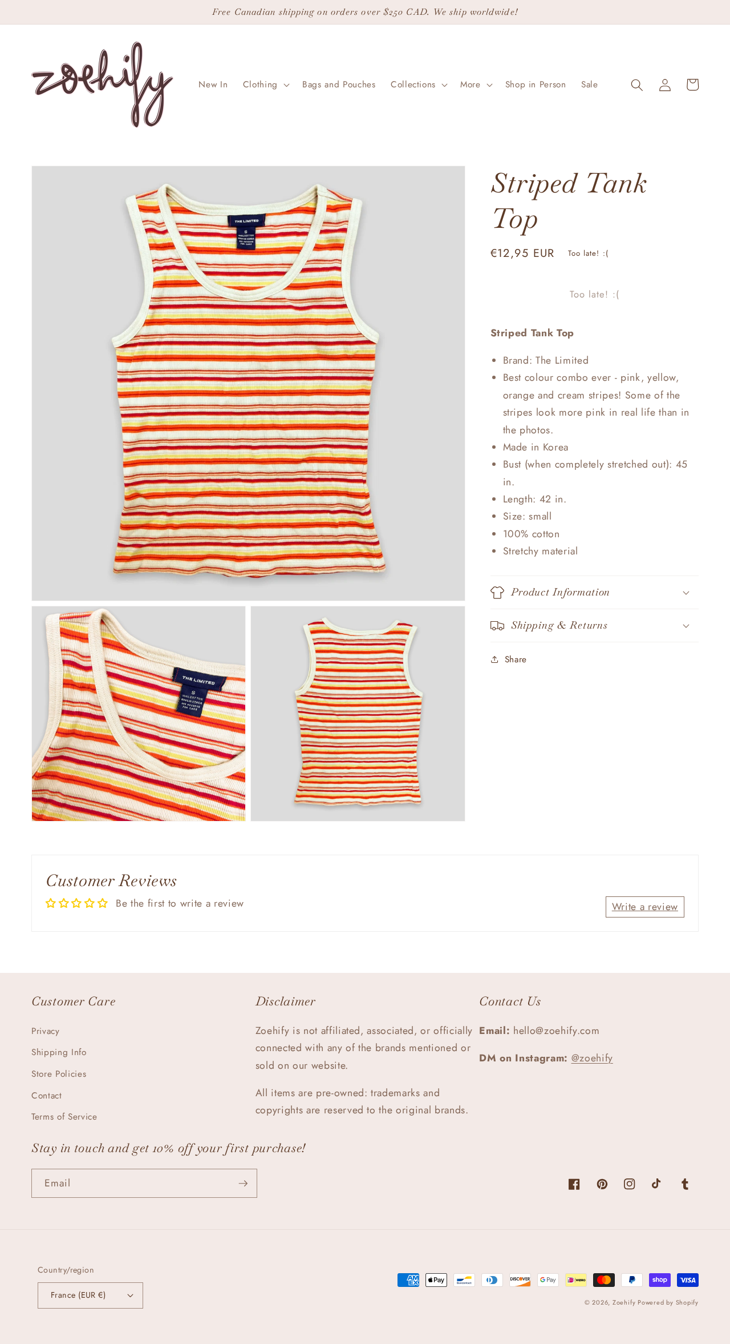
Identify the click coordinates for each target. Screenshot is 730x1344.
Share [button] (516, 659)
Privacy (45, 1031)
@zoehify (592, 1058)
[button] (265, 85)
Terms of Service (64, 1116)
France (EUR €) (78, 1295)
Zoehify (625, 1302)
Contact (46, 1095)
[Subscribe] (243, 1183)
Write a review (645, 906)
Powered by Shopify (668, 1302)
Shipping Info (59, 1052)
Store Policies (58, 1074)
